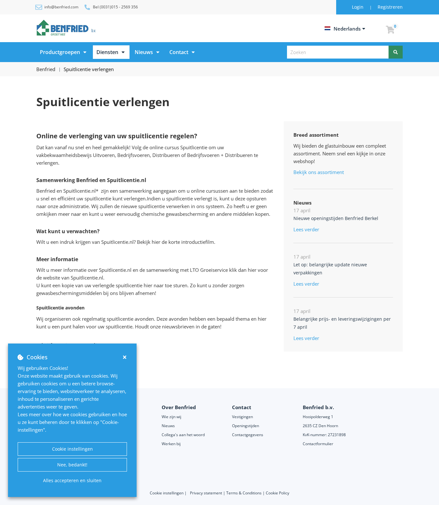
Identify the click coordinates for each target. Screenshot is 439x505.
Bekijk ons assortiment (318, 172)
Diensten (107, 52)
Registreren (390, 7)
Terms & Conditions (244, 493)
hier (156, 242)
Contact (178, 52)
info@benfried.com (61, 7)
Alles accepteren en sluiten (72, 480)
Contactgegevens (247, 434)
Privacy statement (206, 493)
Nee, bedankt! (72, 465)
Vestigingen (242, 416)
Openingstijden (245, 425)
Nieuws (144, 52)
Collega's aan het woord (183, 434)
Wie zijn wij (171, 416)
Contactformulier (318, 443)
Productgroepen (60, 52)
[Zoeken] (396, 52)
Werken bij (171, 443)
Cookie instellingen (72, 449)
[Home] (67, 27)
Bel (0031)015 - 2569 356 (115, 7)
